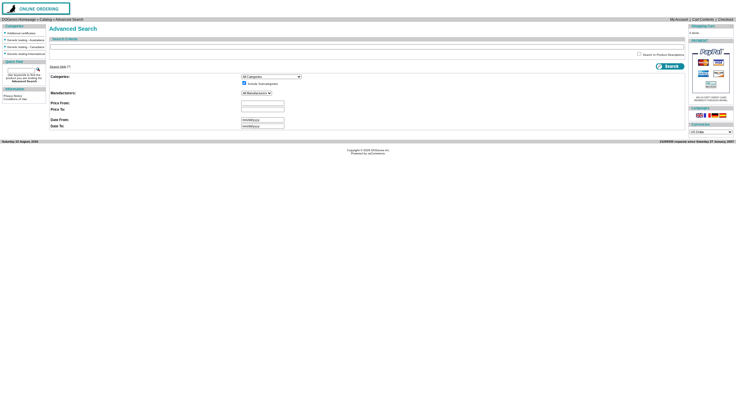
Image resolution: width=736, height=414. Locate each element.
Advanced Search (69, 20)
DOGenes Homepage (19, 20)
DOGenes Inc (380, 150)
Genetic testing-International (25, 53)
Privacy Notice (12, 95)
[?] (60, 66)
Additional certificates (20, 33)
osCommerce (376, 153)
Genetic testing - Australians (25, 40)
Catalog (46, 20)
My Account (679, 20)
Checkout (725, 20)
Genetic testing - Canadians (25, 47)
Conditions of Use (15, 99)
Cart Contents (703, 20)
